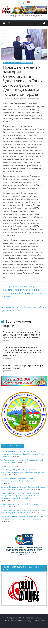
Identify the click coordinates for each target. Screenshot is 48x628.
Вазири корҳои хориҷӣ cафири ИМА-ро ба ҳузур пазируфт (23, 366)
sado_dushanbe (21, 98)
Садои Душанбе (34, 98)
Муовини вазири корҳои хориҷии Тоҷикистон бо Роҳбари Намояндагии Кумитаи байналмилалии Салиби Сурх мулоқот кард (22, 351)
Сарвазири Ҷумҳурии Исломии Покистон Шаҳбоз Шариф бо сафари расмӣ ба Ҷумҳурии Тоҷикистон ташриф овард (23, 335)
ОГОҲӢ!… (5, 466)
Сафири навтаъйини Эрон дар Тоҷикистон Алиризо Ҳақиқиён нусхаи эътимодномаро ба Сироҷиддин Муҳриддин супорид (23, 291)
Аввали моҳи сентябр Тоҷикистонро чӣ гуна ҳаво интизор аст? (23, 309)
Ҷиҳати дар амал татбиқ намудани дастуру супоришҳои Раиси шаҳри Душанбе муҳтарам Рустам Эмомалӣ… (22, 453)
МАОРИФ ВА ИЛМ (10, 63)
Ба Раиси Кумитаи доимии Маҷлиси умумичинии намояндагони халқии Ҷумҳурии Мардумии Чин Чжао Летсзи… (23, 472)
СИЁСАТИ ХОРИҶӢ (25, 63)
